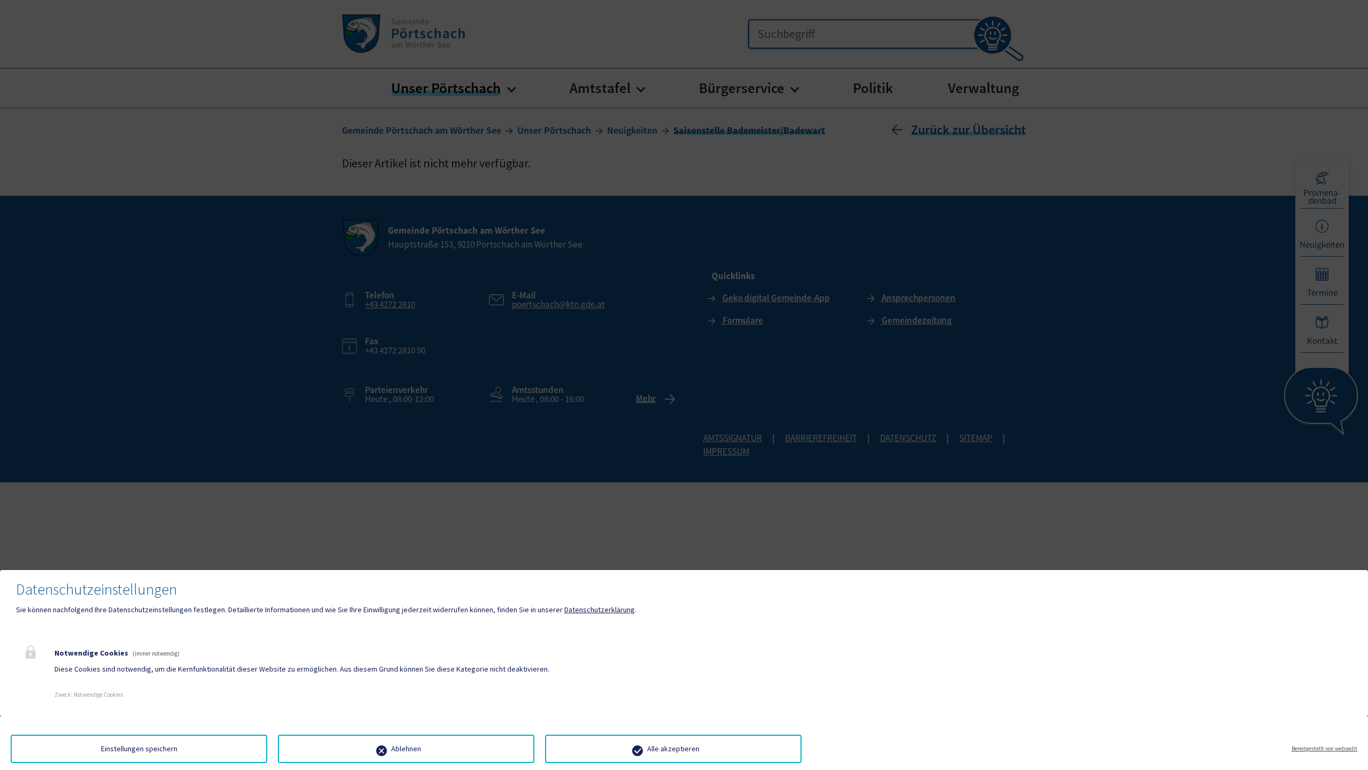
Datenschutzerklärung (599, 609)
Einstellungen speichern (139, 748)
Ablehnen (406, 748)
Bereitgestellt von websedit (1324, 748)
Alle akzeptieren (673, 748)
